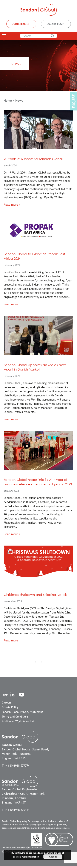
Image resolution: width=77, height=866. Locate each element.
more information (30, 856)
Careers (6, 702)
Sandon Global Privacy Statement (22, 712)
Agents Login (55, 24)
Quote (73, 80)
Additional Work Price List (18, 721)
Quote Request (21, 24)
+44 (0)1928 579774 (17, 765)
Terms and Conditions (15, 716)
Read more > (12, 204)
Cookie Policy (10, 707)
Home (8, 100)
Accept (53, 856)
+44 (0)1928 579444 (17, 810)
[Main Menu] (4, 35)
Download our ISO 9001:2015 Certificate (22, 847)
